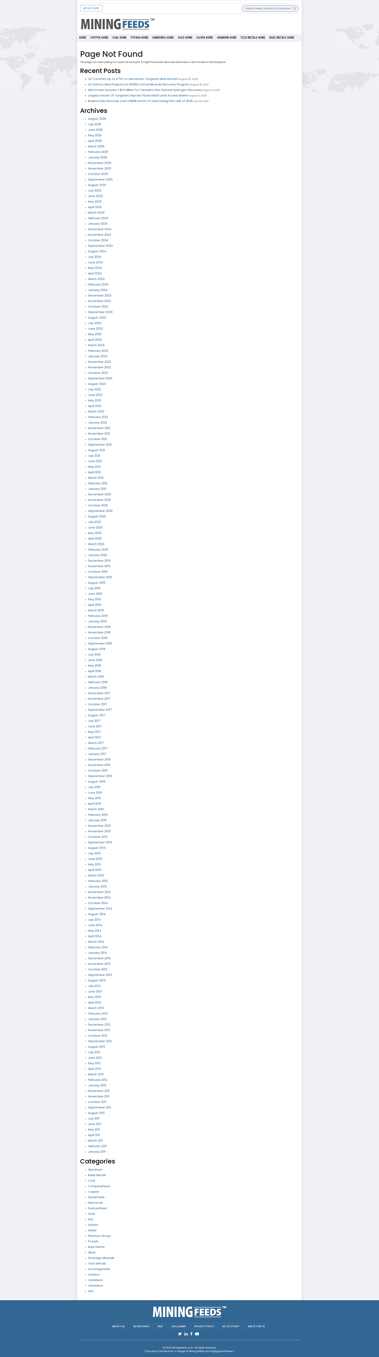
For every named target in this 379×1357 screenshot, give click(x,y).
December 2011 (99, 1091)
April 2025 (95, 207)
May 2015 (94, 864)
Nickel (92, 1230)
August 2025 (97, 185)
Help (160, 1326)
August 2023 (97, 317)
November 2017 (99, 699)
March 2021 (96, 478)
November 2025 (99, 168)
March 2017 (96, 743)
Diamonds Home (163, 38)
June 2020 (95, 527)
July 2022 (94, 389)
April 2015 (94, 870)
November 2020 (99, 500)
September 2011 (99, 1107)
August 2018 (96, 649)
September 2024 (100, 246)
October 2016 (97, 770)
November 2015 (99, 831)
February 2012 (97, 1080)
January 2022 (97, 422)
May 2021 (94, 467)
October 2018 (97, 638)
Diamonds (95, 1203)
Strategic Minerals (101, 1258)
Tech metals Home (253, 38)
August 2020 (97, 516)
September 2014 (100, 908)
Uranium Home (227, 38)
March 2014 (96, 942)
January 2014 (97, 953)
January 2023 (97, 356)
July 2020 (94, 522)
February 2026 (98, 152)
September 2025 (100, 179)
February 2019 (98, 616)
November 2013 (99, 964)
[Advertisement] (227, 24)
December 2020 (99, 494)
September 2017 (100, 710)
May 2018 (94, 665)
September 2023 (100, 312)
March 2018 (96, 676)
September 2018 (100, 643)
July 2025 (94, 190)
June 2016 (95, 792)
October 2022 (98, 373)
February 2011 (97, 1146)
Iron (90, 1219)
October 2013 (97, 969)
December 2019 (99, 560)
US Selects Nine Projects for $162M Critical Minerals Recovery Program (139, 84)
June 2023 (95, 328)
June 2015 (95, 859)
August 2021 (96, 450)
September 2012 (100, 1041)
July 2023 (94, 323)
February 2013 (98, 1013)
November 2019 (99, 566)
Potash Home (139, 38)
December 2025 (99, 163)
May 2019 (94, 599)
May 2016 (94, 798)
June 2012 (95, 1058)
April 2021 (94, 472)
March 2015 (96, 875)
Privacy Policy (204, 1326)
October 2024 (98, 240)
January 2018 (97, 688)
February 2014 (98, 947)
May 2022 (94, 400)
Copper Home (99, 38)
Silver (92, 1252)
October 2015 (98, 837)
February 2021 (97, 483)
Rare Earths (96, 1247)
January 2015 (97, 886)
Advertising (141, 1326)
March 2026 (96, 146)
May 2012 (94, 1063)
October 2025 (98, 174)
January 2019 (97, 621)
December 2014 (99, 892)
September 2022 (100, 378)
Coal (91, 1180)
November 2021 (99, 433)
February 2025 (98, 218)
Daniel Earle (96, 1197)
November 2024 (99, 235)
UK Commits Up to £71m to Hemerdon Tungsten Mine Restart (133, 79)
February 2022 (98, 417)
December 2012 (99, 1024)
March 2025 (96, 212)
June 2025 (95, 196)
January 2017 (97, 754)
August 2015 (97, 848)
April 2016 (94, 803)
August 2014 (97, 914)
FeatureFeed (97, 1208)
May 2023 (94, 334)
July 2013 (94, 986)
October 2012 (97, 1035)
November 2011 (99, 1096)
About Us (118, 1326)
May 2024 (95, 268)
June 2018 (95, 660)
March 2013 (96, 1008)
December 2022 (99, 362)
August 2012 (96, 1047)
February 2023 (98, 351)
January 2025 (97, 224)
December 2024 (99, 229)
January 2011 (97, 1151)
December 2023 (99, 295)
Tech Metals (97, 1263)
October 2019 (97, 572)
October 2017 (97, 704)
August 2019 (96, 583)
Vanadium (95, 1280)
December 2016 (99, 759)
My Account (91, 8)
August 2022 (97, 384)
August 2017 (96, 715)
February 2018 (98, 682)
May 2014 (94, 931)
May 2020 (94, 533)
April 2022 (94, 406)
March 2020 (96, 544)
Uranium (94, 1274)
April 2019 (94, 605)
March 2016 (96, 809)
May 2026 (94, 135)
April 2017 (94, 737)
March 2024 (96, 279)
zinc (91, 1291)
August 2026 (97, 119)
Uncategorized (99, 1269)
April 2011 (94, 1135)
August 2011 (96, 1113)
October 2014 (98, 903)
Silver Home (204, 38)
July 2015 (94, 853)
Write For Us (256, 1326)
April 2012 (94, 1069)
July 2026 (94, 124)
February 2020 (98, 549)
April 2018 (94, 671)
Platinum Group (99, 1236)
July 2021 (94, 456)
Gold (91, 1214)
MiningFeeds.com (182, 1347)
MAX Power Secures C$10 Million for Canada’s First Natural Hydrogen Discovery (145, 90)
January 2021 (97, 489)
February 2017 (98, 748)
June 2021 (95, 461)
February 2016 (98, 815)
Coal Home (119, 38)
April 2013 (94, 1002)
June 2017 (95, 726)
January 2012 (97, 1085)
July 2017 (94, 721)
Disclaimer (178, 1326)
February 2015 (98, 881)
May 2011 (94, 1129)
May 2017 (94, 732)
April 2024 (95, 273)
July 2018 (94, 654)
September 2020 (100, 511)
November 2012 (99, 1030)
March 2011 (95, 1140)
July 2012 (94, 1052)
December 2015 (99, 826)
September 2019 (100, 577)
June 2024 (95, 262)
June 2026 (95, 130)
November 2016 (99, 765)
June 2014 (95, 925)
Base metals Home (281, 38)
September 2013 (100, 975)
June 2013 (95, 991)
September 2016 (100, 776)
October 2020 (98, 505)
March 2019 (96, 610)
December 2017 (99, 693)
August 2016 (96, 781)
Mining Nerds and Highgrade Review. (211, 1351)
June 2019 (95, 594)
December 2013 (99, 958)
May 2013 (94, 997)
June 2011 (94, 1124)
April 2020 (95, 538)
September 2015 (100, 842)
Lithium (93, 1225)
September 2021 (100, 444)
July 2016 (94, 787)
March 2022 (96, 411)
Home (82, 38)
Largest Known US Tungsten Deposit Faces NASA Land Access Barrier (138, 95)
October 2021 (97, 439)
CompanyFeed (99, 1186)
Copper (93, 1192)
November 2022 (99, 367)
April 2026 (95, 141)
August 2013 (96, 980)
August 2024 (97, 251)
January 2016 (97, 820)
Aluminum (95, 1169)
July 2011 (94, 1118)
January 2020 (97, 555)
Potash (93, 1241)
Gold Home (185, 38)
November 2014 (99, 897)
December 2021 (99, 428)
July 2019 (94, 588)
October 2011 (97, 1102)
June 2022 (95, 395)
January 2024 (97, 290)
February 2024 (98, 284)
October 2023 (98, 306)
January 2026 (97, 157)
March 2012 (96, 1074)
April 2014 (94, 936)
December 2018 (99, 627)
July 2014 (94, 919)
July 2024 (94, 257)
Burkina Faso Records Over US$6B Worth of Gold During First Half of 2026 (140, 101)
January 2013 (97, 1019)
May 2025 (95, 201)
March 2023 (96, 345)
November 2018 (99, 632)
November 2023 (99, 301)
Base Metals (97, 1175)
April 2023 (95, 340)
